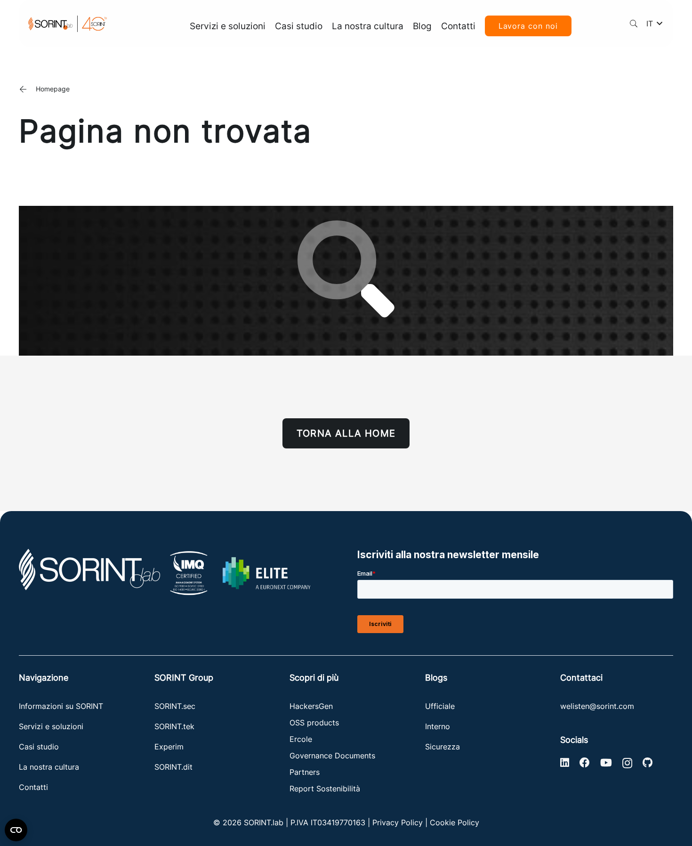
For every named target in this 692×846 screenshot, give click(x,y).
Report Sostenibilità (325, 788)
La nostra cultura (49, 767)
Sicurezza (442, 746)
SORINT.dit (173, 767)
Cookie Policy (454, 822)
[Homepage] (27, 89)
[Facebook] (584, 762)
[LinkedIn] (564, 762)
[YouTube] (606, 762)
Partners (305, 772)
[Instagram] (627, 763)
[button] (634, 23)
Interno (437, 726)
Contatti (33, 787)
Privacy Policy (397, 822)
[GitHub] (647, 762)
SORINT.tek (175, 726)
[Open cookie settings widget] (16, 830)
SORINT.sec (176, 706)
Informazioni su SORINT (61, 706)
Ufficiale (440, 706)
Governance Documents (332, 755)
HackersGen (311, 706)
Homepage (53, 89)
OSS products (314, 722)
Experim (169, 746)
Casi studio (39, 746)
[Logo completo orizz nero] (67, 24)
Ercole (301, 739)
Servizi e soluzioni (51, 726)
